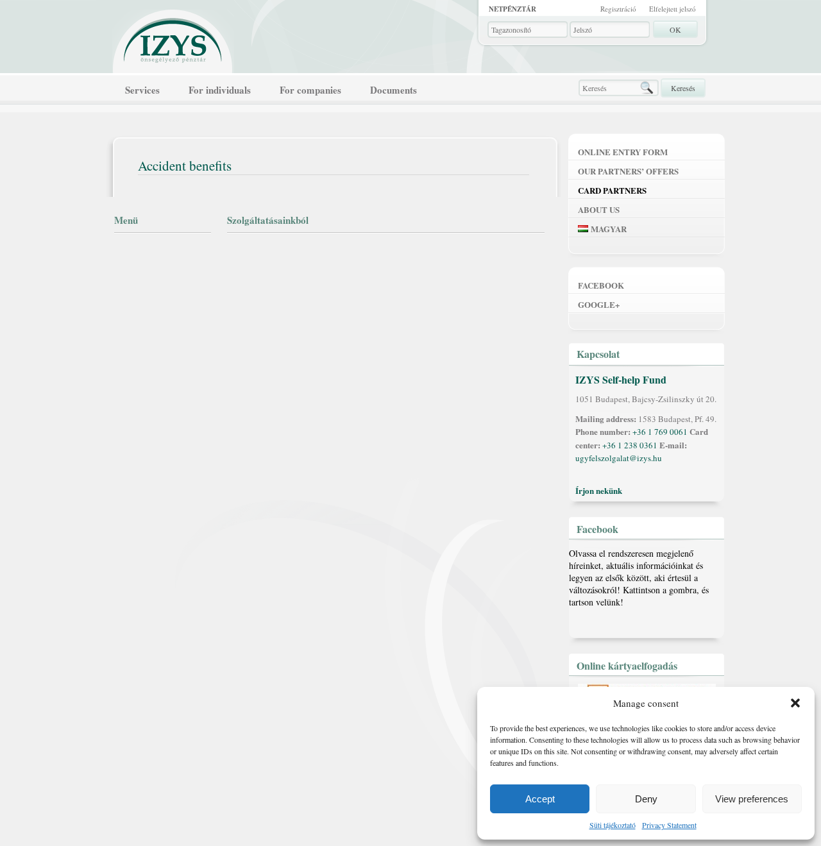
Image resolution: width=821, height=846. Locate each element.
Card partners (612, 190)
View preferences (751, 798)
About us (599, 209)
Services (142, 90)
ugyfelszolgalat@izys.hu (618, 458)
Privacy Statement (669, 825)
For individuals (220, 90)
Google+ (599, 304)
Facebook (601, 285)
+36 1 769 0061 (660, 431)
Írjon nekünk (598, 490)
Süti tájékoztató (612, 825)
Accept (540, 798)
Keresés (683, 88)
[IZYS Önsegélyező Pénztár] (173, 37)
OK (675, 29)
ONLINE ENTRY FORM (623, 152)
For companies (310, 90)
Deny (646, 798)
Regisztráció (618, 8)
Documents (393, 90)
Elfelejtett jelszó (672, 8)
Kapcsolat (598, 353)
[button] (795, 703)
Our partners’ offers (628, 171)
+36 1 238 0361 (629, 445)
